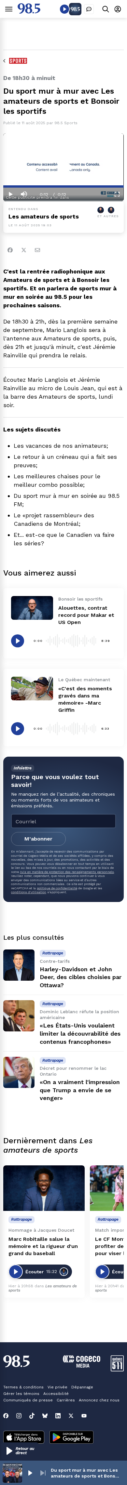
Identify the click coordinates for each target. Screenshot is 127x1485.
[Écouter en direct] (64, 9)
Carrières (66, 1400)
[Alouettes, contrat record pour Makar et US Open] (32, 607)
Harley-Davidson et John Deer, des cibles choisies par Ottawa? (80, 977)
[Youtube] (84, 1415)
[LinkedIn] (58, 1415)
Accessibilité (56, 1393)
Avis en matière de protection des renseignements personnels (67, 872)
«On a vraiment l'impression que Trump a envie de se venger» (80, 1090)
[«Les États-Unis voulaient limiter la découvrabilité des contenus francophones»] (19, 1015)
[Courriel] (37, 250)
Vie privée (57, 1387)
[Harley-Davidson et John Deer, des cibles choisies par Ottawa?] (19, 965)
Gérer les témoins (21, 1393)
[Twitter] (24, 250)
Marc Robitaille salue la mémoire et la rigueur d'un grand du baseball (43, 1246)
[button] (20, 1450)
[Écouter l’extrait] (17, 640)
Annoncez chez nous (99, 1400)
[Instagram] (18, 1415)
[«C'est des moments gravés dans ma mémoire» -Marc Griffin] (32, 688)
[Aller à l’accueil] (29, 12)
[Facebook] (10, 250)
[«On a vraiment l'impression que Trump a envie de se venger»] (19, 1072)
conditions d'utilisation (28, 892)
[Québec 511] (117, 1370)
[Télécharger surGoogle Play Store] (71, 1438)
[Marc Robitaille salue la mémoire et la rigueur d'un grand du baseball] (44, 1188)
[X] (71, 1415)
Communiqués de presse (28, 1400)
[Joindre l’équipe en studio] (89, 9)
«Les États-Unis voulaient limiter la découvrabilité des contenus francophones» (80, 1033)
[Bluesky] (45, 1415)
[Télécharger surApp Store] (23, 1438)
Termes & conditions (23, 1387)
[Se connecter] (118, 9)
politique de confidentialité (57, 888)
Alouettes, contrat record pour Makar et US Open (86, 615)
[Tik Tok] (32, 1415)
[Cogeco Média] (81, 1366)
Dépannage (82, 1387)
